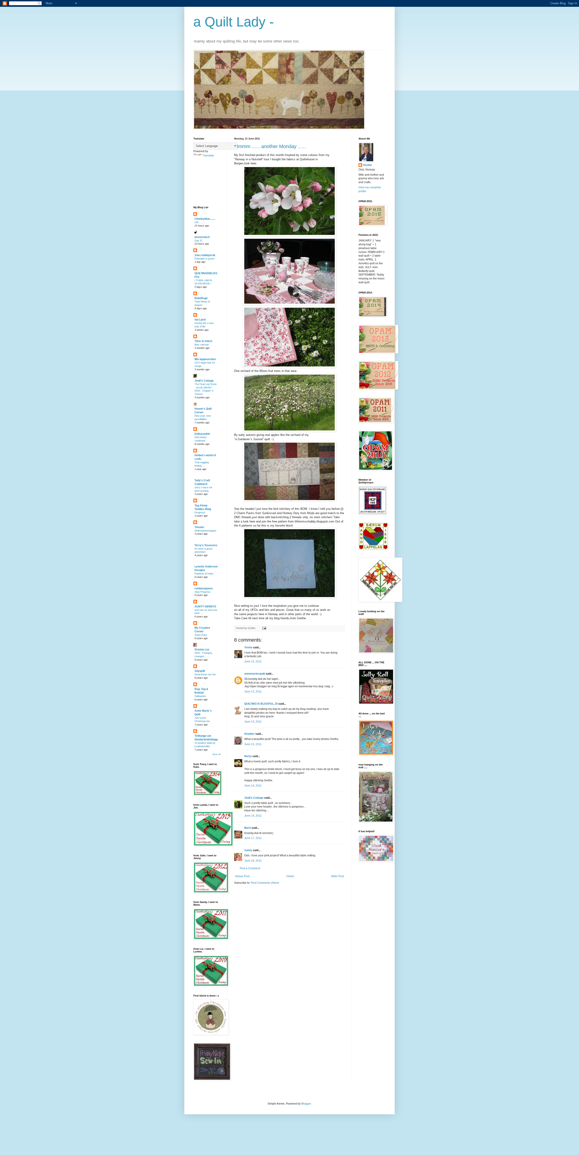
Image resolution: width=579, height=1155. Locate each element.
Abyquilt (200, 671)
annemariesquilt (254, 673)
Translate (208, 155)
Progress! (200, 512)
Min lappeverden (205, 359)
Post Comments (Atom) (265, 882)
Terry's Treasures (206, 545)
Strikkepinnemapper (205, 530)
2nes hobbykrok (205, 255)
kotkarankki (202, 433)
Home (290, 876)
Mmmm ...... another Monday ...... (270, 146)
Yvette (248, 647)
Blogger (306, 1103)
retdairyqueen (204, 588)
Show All (216, 754)
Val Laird (200, 319)
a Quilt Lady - (233, 21)
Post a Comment (250, 868)
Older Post (337, 876)
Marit (247, 827)
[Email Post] (263, 628)
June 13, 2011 (253, 661)
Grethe (367, 165)
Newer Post (242, 876)
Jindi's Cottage (253, 797)
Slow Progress (203, 591)
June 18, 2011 (253, 860)
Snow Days (201, 634)
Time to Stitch (203, 341)
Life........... (200, 222)
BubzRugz (201, 298)
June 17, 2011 (253, 838)
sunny (248, 850)
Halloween (200, 696)
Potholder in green (204, 258)
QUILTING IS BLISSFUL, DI (261, 703)
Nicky (248, 756)
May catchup (202, 344)
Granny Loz (202, 649)
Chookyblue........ (205, 218)
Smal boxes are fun (205, 674)
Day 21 (198, 240)
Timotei (199, 527)
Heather (249, 733)
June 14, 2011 (253, 785)
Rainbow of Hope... (205, 573)
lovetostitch (202, 237)
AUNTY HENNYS (205, 606)
